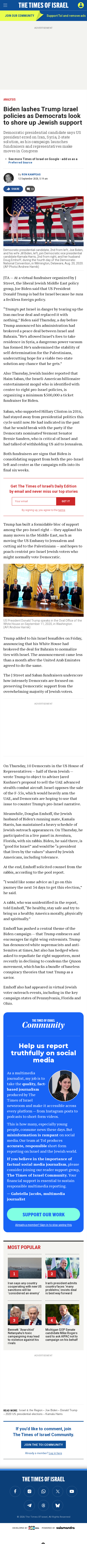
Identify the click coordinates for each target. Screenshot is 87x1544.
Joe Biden (51, 1410)
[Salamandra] (65, 1527)
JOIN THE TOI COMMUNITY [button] (43, 1444)
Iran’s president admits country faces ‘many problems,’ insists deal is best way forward (61, 1288)
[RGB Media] (35, 1528)
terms (61, 510)
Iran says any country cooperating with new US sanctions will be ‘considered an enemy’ (25, 1288)
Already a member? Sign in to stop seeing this (43, 1225)
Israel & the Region (30, 1410)
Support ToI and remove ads (66, 15)
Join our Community (19, 15)
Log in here (55, 1453)
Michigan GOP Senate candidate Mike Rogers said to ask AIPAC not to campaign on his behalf (61, 1334)
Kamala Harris (54, 1414)
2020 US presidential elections (24, 1414)
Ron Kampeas (31, 174)
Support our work (44, 1214)
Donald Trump (68, 1410)
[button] (81, 5)
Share (15, 189)
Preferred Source (20, 162)
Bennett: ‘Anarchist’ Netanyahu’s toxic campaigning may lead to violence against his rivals (23, 1336)
